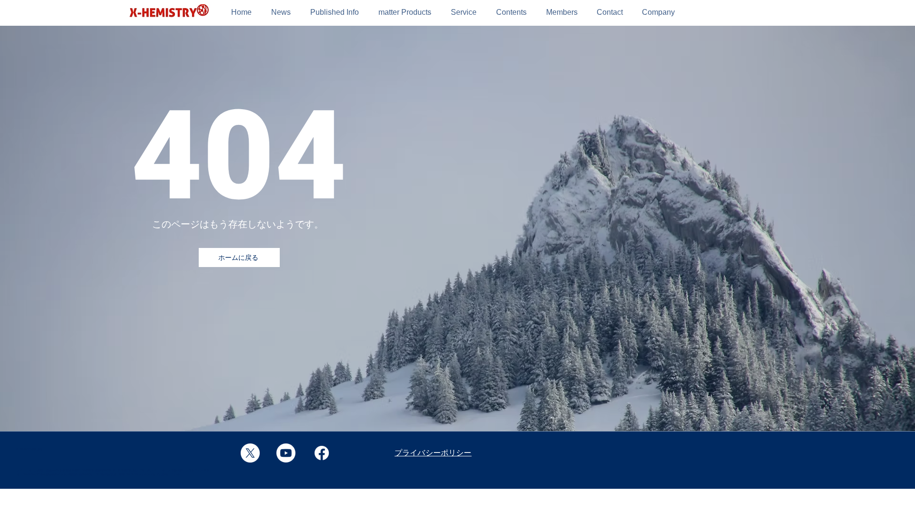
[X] (250, 453)
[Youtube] (285, 453)
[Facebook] (321, 453)
